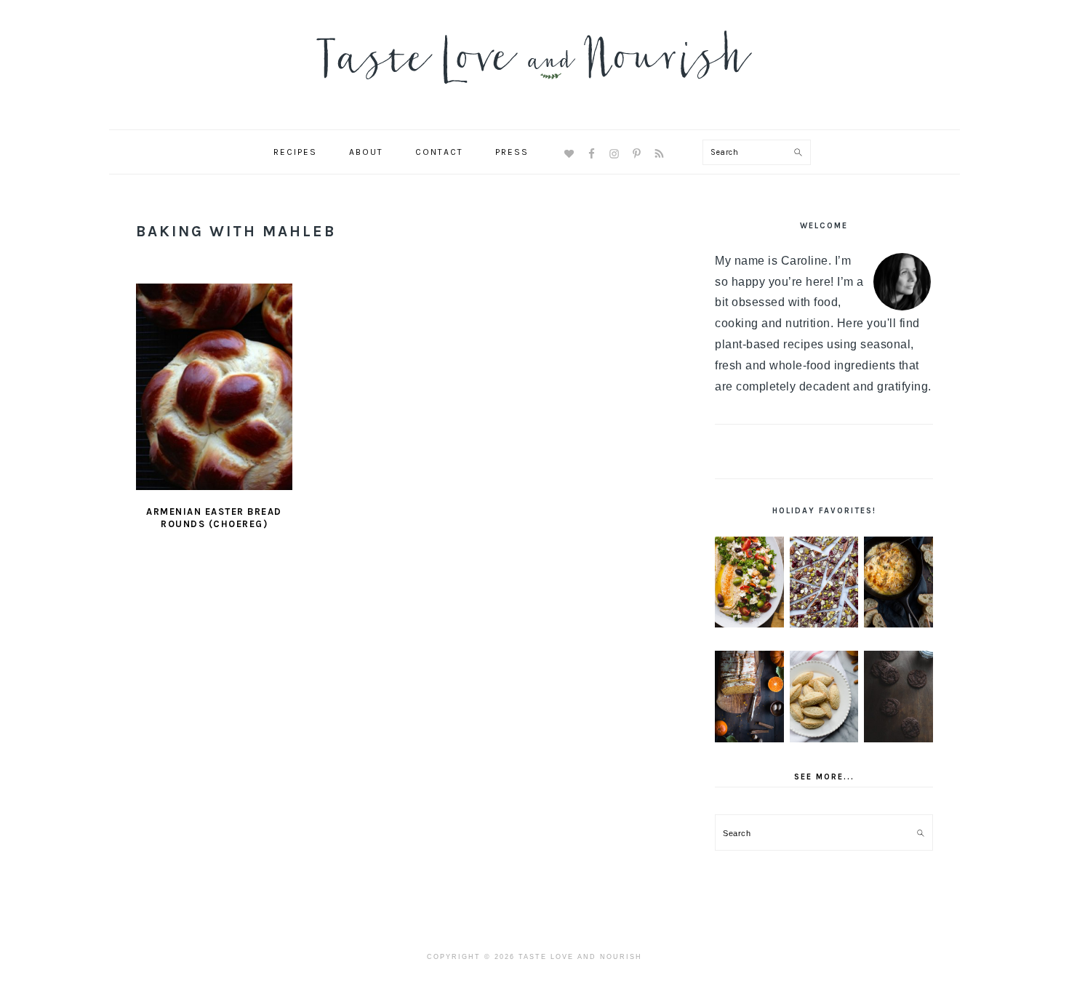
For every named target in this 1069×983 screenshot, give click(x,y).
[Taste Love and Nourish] (534, 93)
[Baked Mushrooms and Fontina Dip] (898, 582)
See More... (824, 777)
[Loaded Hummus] (749, 582)
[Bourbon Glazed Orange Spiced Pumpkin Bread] (749, 696)
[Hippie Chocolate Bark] (824, 582)
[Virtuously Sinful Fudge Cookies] (898, 696)
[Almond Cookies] (824, 696)
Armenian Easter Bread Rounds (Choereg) (214, 517)
